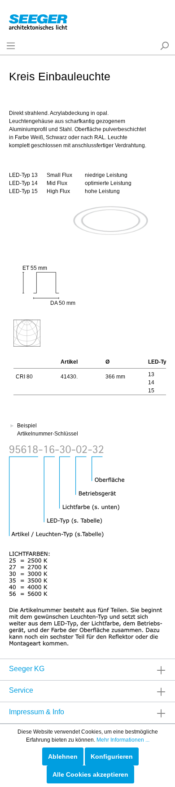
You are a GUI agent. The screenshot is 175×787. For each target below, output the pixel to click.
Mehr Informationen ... (122, 740)
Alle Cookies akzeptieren (90, 774)
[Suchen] (164, 46)
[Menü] (11, 46)
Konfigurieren (112, 756)
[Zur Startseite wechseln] (38, 20)
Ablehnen (63, 756)
